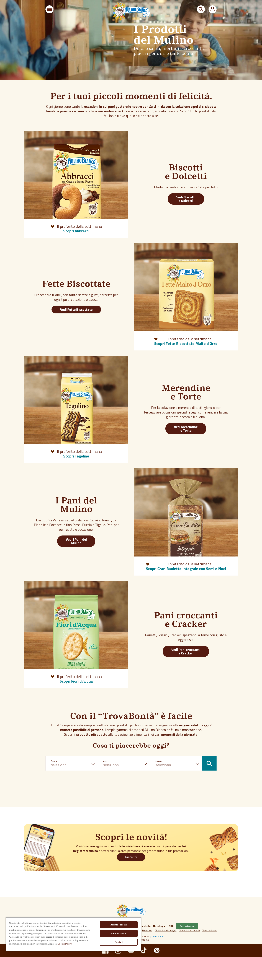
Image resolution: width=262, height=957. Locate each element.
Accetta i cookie (119, 924)
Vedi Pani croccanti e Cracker (186, 651)
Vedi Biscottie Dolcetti (186, 198)
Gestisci (119, 942)
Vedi (76, 541)
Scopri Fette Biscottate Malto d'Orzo (185, 343)
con (105, 761)
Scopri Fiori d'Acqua (76, 681)
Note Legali (159, 926)
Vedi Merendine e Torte (186, 428)
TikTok (144, 950)
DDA (171, 926)
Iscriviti (131, 857)
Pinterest (157, 950)
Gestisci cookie (187, 926)
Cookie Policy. (65, 943)
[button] (49, 9)
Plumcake (147, 930)
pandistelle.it (157, 936)
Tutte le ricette (209, 930)
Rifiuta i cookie (118, 933)
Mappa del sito (142, 926)
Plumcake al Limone (189, 930)
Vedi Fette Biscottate (76, 309)
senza (159, 761)
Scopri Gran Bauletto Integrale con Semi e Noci (186, 569)
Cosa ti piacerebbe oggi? (131, 746)
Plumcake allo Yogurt (165, 930)
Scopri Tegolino (76, 456)
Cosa (54, 761)
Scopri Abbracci (76, 231)
